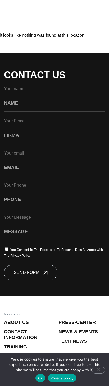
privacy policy (20, 256)
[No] (98, 370)
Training (15, 346)
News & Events (78, 331)
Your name (14, 89)
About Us (16, 322)
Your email (14, 153)
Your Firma (14, 121)
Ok (40, 378)
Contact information (20, 334)
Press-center (77, 322)
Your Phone (15, 185)
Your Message (17, 217)
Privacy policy (62, 378)
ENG (85, 12)
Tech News (72, 341)
